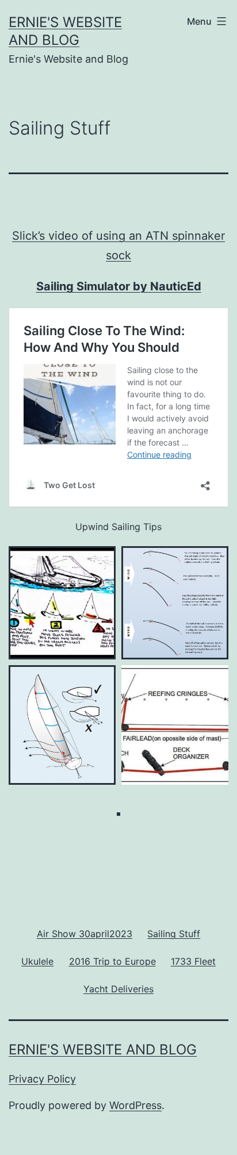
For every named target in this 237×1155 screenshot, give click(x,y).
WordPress (135, 1105)
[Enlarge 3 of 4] (100, 680)
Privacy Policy (42, 1079)
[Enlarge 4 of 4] (213, 680)
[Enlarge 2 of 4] (213, 561)
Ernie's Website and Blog (103, 1049)
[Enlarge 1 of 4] (100, 561)
